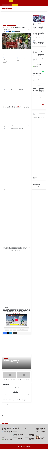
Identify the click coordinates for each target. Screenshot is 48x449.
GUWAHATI (6, 2)
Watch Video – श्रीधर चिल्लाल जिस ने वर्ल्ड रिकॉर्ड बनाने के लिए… (9, 432)
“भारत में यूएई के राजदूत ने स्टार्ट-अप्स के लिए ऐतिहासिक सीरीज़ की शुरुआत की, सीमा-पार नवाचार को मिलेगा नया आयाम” (17, 392)
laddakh (7, 329)
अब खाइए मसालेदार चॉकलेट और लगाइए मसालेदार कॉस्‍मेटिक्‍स (35, 178)
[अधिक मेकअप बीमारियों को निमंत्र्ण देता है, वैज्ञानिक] (42, 115)
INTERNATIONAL (19, 2)
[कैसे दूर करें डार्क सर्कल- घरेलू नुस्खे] (36, 115)
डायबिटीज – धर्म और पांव (31, 427)
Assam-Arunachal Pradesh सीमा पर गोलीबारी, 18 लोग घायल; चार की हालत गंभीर (41, 27)
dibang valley (18, 328)
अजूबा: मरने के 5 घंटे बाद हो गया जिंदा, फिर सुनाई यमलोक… (9, 440)
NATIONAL (15, 2)
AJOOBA (31, 2)
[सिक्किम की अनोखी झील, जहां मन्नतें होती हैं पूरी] (35, 80)
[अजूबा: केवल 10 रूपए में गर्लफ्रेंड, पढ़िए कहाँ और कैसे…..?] (4, 437)
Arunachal (6, 328)
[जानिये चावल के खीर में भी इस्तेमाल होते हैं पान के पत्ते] (35, 187)
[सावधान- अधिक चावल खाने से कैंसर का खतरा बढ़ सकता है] (27, 432)
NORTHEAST (11, 2)
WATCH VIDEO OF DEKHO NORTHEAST (17, 313)
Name (3, 415)
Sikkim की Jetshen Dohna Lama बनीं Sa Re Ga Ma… (42, 432)
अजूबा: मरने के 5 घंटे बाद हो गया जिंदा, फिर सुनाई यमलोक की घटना (35, 91)
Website (18, 418)
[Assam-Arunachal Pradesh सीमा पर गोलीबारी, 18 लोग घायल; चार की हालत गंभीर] (35, 28)
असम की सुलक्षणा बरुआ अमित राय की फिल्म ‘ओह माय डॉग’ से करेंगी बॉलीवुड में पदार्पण (11, 362)
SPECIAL (24, 2)
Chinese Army (12, 328)
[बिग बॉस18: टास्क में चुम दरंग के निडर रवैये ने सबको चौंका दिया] (35, 55)
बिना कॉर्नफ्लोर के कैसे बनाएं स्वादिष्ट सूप (36, 184)
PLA (11, 329)
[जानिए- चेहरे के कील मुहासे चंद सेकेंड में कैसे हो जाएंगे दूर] (27, 435)
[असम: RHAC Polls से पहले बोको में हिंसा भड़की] (26, 388)
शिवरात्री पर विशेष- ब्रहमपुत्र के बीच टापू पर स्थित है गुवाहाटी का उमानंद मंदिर (41, 76)
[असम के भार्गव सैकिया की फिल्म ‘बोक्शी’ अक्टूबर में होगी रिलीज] (19, 59)
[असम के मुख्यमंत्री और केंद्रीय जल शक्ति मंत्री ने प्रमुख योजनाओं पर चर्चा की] (7, 396)
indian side (26, 328)
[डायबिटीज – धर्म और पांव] (27, 428)
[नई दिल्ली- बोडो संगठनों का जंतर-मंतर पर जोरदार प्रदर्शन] (7, 388)
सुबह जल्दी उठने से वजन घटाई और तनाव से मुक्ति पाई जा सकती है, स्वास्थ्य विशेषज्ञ (31, 439)
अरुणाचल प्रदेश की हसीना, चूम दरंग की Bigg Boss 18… (43, 428)
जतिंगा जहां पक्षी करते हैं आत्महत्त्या (37, 73)
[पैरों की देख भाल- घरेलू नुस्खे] (42, 148)
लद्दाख (26, 329)
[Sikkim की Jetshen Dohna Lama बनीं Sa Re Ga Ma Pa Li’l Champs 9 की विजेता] (38, 433)
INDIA (22, 328)
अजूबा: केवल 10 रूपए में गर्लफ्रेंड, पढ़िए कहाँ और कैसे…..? (9, 437)
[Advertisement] (31, 8)
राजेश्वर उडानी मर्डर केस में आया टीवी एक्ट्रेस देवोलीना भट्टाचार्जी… (42, 437)
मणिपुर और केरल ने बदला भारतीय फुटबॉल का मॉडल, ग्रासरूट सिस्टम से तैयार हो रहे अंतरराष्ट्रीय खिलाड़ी (41, 38)
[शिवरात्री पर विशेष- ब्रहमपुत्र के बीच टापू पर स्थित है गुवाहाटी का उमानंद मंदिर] (35, 76)
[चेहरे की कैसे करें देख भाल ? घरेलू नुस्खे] (15, 435)
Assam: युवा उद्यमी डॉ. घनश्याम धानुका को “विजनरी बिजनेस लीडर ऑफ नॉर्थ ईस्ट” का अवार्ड (17, 400)
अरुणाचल (15, 329)
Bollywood (27, 2)
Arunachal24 (17, 106)
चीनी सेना (19, 329)
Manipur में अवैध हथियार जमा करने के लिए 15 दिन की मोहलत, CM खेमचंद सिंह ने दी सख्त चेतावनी (12, 59)
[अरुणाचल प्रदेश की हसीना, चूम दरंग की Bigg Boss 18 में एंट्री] (35, 59)
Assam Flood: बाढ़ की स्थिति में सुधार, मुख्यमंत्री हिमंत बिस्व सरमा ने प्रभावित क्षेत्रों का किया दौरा (41, 42)
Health (34, 2)
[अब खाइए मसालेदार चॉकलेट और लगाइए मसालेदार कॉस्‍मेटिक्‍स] (36, 148)
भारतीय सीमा (22, 329)
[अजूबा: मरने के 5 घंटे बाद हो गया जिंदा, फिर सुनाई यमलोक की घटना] (36, 88)
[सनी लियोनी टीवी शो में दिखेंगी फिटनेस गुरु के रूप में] (38, 441)
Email (3, 418)
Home (3, 2)
